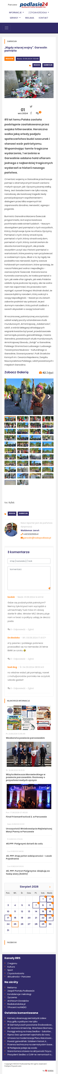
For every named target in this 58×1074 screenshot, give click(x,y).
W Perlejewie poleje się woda (22, 1047)
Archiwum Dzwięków (18, 1000)
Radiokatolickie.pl (16, 1004)
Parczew (12, 4)
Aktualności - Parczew (19, 976)
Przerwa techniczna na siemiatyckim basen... (30, 1044)
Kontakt (43, 17)
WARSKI (51, 1070)
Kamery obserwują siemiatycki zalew (26, 1018)
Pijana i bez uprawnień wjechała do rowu (28, 1034)
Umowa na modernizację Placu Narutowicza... (30, 1038)
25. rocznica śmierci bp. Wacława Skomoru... (30, 1028)
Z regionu (12, 963)
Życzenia (12, 997)
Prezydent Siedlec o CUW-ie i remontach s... (30, 1054)
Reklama (29, 17)
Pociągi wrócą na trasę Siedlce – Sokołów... (29, 1031)
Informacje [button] (15, 12)
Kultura (11, 966)
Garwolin (48, 65)
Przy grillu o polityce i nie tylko (22, 1021)
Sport (10, 970)
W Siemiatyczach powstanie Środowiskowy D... (30, 1024)
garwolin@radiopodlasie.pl (37, 537)
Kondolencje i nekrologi (19, 994)
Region (9, 58)
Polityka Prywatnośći (12, 1066)
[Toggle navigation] (6, 28)
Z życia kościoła (15, 973)
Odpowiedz (19, 629)
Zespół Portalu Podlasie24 (21, 990)
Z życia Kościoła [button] (38, 12)
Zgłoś (31, 629)
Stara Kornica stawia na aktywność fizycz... (30, 1051)
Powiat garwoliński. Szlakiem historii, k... (27, 1041)
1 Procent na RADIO (16, 1007)
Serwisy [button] (14, 17)
